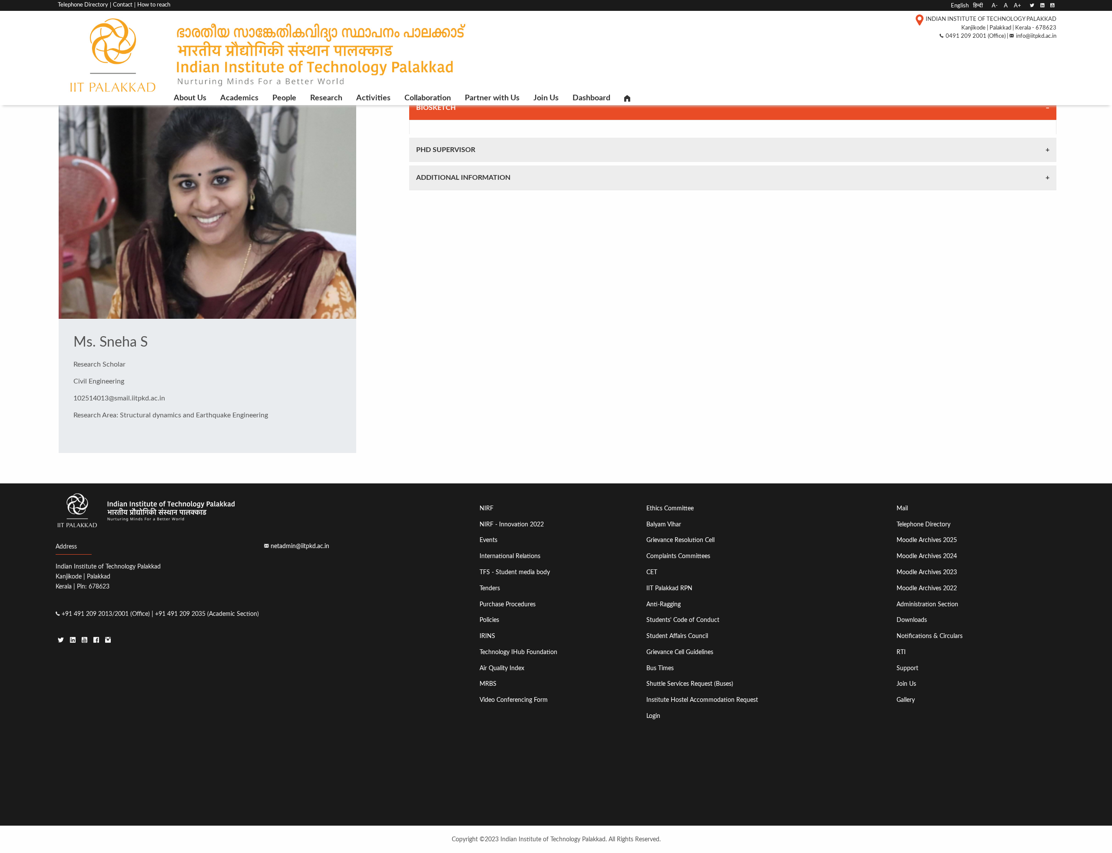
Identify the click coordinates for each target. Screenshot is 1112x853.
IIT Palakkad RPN (669, 588)
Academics (239, 98)
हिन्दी (978, 6)
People (284, 98)
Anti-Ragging (663, 604)
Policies (489, 620)
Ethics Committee (670, 508)
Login (653, 716)
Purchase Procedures (508, 604)
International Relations (510, 556)
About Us (190, 98)
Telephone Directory (83, 5)
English (960, 6)
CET (651, 572)
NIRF (486, 508)
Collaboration (427, 98)
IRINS (487, 636)
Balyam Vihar (663, 524)
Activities (373, 98)
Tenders (490, 588)
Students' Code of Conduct (682, 620)
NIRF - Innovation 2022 (512, 524)
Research (326, 98)
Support (907, 668)
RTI (901, 652)
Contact (122, 5)
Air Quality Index (502, 668)
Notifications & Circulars (930, 636)
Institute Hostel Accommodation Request (702, 700)
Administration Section (927, 604)
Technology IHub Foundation (518, 652)
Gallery (906, 700)
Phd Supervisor (445, 149)
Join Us (546, 98)
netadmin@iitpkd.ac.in (300, 546)
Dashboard (591, 98)
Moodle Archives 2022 (927, 588)
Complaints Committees (678, 556)
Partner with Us (492, 98)
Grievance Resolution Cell (680, 540)
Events (488, 540)
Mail (902, 508)
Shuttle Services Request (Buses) (689, 684)
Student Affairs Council (677, 636)
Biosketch (436, 107)
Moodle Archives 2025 (927, 540)
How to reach (153, 5)
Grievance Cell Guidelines (679, 652)
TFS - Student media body (515, 572)
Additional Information (463, 177)
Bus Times (660, 668)
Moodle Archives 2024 (927, 556)
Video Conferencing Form (514, 700)
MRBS (488, 684)
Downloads (912, 620)
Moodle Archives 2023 (927, 572)
